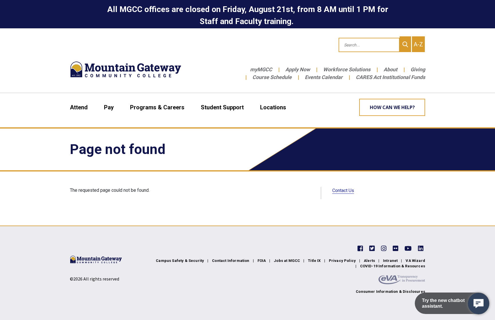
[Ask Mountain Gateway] (478, 303)
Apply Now (297, 69)
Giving (417, 69)
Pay (109, 107)
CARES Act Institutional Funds (390, 77)
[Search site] (405, 44)
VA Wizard (415, 260)
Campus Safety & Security (180, 260)
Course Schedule (272, 77)
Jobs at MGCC (287, 260)
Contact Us (343, 190)
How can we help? (392, 107)
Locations (273, 107)
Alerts (369, 260)
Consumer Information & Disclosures (390, 291)
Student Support (222, 107)
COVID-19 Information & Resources (392, 266)
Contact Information (230, 260)
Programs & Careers (157, 107)
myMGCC (261, 69)
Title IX (314, 260)
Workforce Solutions (346, 69)
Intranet (390, 260)
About (390, 69)
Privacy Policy (342, 260)
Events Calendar (324, 77)
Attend (79, 107)
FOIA (262, 260)
